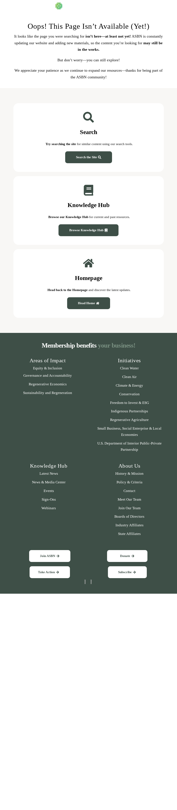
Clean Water (129, 368)
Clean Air (129, 377)
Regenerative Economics (48, 384)
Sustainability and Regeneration (47, 393)
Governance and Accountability (47, 375)
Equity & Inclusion (47, 368)
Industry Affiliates (129, 525)
